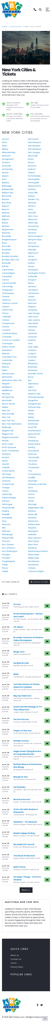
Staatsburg (33, 440)
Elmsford (32, 165)
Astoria (5, 172)
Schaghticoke (34, 403)
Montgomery (8, 397)
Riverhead (32, 367)
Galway (31, 196)
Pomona (6, 541)
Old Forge (6, 474)
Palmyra (6, 501)
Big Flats (5, 226)
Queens (31, 360)
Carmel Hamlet (9, 283)
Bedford (5, 212)
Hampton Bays (35, 239)
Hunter (31, 266)
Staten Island (34, 444)
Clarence (6, 300)
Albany (5, 149)
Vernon (31, 494)
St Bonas (32, 437)
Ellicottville (33, 155)
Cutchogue (7, 343)
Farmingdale (34, 179)
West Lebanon (34, 537)
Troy (30, 470)
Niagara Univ (7, 434)
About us (15, 955)
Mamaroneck (8, 373)
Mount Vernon (8, 403)
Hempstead (33, 246)
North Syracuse (9, 447)
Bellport (5, 219)
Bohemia (6, 233)
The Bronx (32, 464)
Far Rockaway (34, 176)
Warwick (32, 511)
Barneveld (6, 196)
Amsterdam (7, 169)
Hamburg (32, 229)
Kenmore (32, 303)
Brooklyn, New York (10, 259)
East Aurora (33, 139)
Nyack (5, 460)
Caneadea (7, 276)
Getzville (32, 212)
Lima (30, 343)
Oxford (5, 491)
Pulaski (5, 571)
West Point (33, 544)
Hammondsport (35, 236)
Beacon (5, 209)
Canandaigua (8, 273)
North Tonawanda (10, 450)
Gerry (30, 209)
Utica (30, 487)
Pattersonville (8, 507)
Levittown (32, 336)
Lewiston (32, 340)
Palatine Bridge (9, 497)
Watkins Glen (34, 524)
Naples (5, 407)
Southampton (34, 430)
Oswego (6, 487)
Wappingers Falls (35, 507)
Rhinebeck (33, 363)
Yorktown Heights (36, 571)
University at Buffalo (37, 484)
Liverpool (32, 350)
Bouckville (6, 236)
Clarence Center (10, 303)
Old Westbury (8, 477)
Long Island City (9, 357)
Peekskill (5, 514)
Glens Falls (33, 222)
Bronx (4, 243)
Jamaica (32, 286)
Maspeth (6, 383)
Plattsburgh (7, 534)
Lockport (32, 353)
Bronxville (6, 246)
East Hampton (34, 142)
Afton (4, 142)
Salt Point (32, 390)
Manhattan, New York (12, 380)
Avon (4, 179)
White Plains (33, 554)
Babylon (5, 182)
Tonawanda (33, 467)
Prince (5, 568)
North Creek (7, 444)
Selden (31, 410)
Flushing (31, 189)
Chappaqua (7, 289)
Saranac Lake (34, 393)
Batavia (5, 199)
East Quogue (34, 152)
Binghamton (7, 229)
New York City (8, 420)
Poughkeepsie (8, 561)
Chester (5, 296)
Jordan (31, 296)
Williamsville (33, 558)
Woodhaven (33, 561)
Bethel (5, 222)
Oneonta (6, 481)
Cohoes (5, 320)
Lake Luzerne (34, 320)
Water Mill (32, 514)
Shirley (31, 413)
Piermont (6, 524)
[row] (26, 605)
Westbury (32, 548)
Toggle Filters (40, 582)
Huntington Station (37, 273)
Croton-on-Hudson (11, 340)
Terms (14, 963)
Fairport (31, 172)
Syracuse (32, 454)
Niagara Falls (7, 430)
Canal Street (8, 269)
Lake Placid (33, 323)
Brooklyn (6, 253)
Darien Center (8, 346)
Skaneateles (33, 420)
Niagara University (10, 437)
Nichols (5, 440)
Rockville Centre (35, 373)
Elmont (31, 162)
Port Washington (9, 551)
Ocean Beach (8, 470)
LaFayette (32, 310)
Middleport (7, 387)
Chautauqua (8, 293)
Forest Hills (33, 192)
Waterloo (32, 517)
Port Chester (8, 544)
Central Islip (7, 286)
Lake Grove (33, 316)
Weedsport (33, 531)
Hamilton (32, 233)
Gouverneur (33, 226)
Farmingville (33, 182)
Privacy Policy (17, 967)
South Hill (32, 427)
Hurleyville (32, 276)
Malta (4, 370)
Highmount (33, 253)
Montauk (6, 393)
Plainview (6, 531)
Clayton (5, 306)
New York (6, 417)
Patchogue (7, 504)
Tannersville (33, 457)
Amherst (6, 162)
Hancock (32, 243)
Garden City (33, 199)
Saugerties (33, 400)
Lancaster (32, 326)
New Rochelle (8, 413)
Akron (4, 145)
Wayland (32, 527)
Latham (31, 330)
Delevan (6, 353)
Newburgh (6, 427)
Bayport (5, 206)
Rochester (32, 370)
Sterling (31, 447)
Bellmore (6, 216)
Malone (5, 367)
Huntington (33, 269)
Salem (31, 387)
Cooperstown (8, 323)
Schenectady (34, 407)
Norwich (5, 457)
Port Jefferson (8, 548)
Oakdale (6, 467)
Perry (4, 521)
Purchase (32, 357)
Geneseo (32, 202)
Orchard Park (8, 484)
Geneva (31, 206)
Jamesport (33, 289)
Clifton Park (7, 310)
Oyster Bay (7, 494)
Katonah (32, 300)
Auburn (5, 176)
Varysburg (32, 491)
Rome (30, 377)
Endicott (32, 169)
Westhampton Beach (38, 551)
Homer (31, 256)
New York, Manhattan (12, 424)
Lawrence (32, 333)
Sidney (31, 417)
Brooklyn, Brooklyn (10, 256)
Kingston (32, 306)
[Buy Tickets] (47, 606)
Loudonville (7, 360)
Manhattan (7, 377)
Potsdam (6, 558)
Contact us (16, 959)
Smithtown (33, 424)
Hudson (31, 263)
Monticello (7, 400)
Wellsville (32, 534)
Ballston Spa (7, 192)
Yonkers (31, 568)
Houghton (32, 259)
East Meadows (34, 149)
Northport (6, 454)
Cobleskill (6, 316)
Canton (5, 279)
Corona (5, 326)
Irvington (32, 279)
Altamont (6, 155)
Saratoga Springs (36, 397)
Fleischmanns (34, 186)
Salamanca (33, 383)
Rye (29, 380)
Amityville (6, 165)
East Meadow (34, 145)
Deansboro (7, 350)
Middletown (7, 390)
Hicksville (32, 249)
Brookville (6, 263)
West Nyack (33, 541)
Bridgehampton (9, 239)
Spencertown (34, 434)
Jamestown (33, 293)
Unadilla (31, 477)
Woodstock (33, 564)
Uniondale (32, 481)
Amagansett (8, 159)
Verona (31, 497)
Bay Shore (6, 202)
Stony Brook (33, 450)
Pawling (5, 511)
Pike (4, 527)
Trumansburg (34, 474)
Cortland (6, 330)
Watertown (33, 521)
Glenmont (32, 219)
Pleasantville (7, 537)
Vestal (31, 501)
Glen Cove (33, 216)
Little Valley (33, 346)
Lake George (34, 313)
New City (6, 410)
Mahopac (6, 363)
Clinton (5, 313)
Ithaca (31, 283)
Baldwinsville (7, 189)
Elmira (31, 159)
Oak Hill (5, 464)
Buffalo (5, 266)
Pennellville (7, 517)
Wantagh (32, 504)
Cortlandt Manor (9, 333)
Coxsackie (6, 336)
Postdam (6, 554)
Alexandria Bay (8, 152)
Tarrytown (32, 460)
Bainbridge (7, 186)
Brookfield (6, 249)
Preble (5, 564)
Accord (5, 139)
